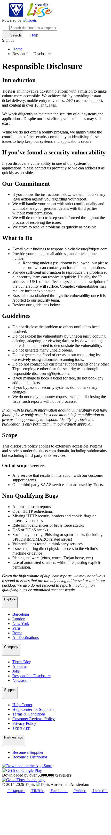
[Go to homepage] (30, 20)
